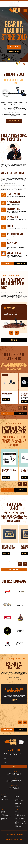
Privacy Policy (4, 837)
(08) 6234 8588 (15, 787)
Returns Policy (19, 837)
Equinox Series (18, 806)
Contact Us (14, 340)
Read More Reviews (7, 730)
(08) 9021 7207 (16, 788)
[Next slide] (17, 333)
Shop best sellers (7, 414)
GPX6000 (17, 798)
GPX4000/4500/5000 (20, 802)
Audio (16, 811)
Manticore (17, 804)
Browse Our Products (14, 47)
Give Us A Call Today (20, 263)
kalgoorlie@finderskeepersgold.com (14, 781)
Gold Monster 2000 (7, 394)
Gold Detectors (4, 796)
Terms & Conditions (11, 837)
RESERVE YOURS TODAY (14, 121)
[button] (25, 10)
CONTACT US (20, 414)
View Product (6, 399)
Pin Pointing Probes (5, 799)
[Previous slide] (11, 333)
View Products (8, 317)
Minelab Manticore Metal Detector (9, 471)
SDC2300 (17, 799)
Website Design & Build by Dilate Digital (14, 839)
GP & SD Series (18, 803)
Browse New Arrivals (14, 569)
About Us (7, 263)
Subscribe (14, 766)
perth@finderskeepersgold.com (14, 780)
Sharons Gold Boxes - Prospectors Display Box (8, 547)
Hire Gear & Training (14, 51)
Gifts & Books (18, 826)
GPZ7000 (17, 796)
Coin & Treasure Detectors (6, 798)
